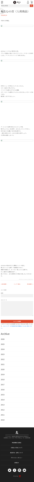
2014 (2, 400)
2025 (2, 344)
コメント (4, 300)
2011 (2, 415)
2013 (2, 405)
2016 (2, 389)
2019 (2, 374)
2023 (2, 354)
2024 (2, 349)
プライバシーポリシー (16, 458)
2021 (2, 364)
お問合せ (16, 462)
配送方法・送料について (16, 452)
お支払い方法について (16, 447)
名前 (2, 293)
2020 (2, 369)
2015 (2, 394)
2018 (2, 379)
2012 (2, 410)
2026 (2, 339)
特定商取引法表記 (16, 442)
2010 (2, 420)
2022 (2, 359)
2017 (2, 384)
